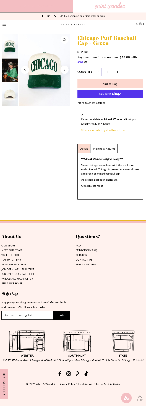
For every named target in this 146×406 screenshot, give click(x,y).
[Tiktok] (61, 16)
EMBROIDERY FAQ (86, 250)
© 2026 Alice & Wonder (40, 384)
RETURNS (81, 255)
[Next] (65, 70)
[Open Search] (137, 24)
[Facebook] (42, 16)
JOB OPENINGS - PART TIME (18, 274)
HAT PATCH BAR (11, 259)
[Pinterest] (55, 16)
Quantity (84, 72)
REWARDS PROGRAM (13, 264)
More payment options (91, 102)
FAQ (78, 245)
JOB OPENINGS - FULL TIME (18, 269)
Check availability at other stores (103, 130)
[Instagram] (49, 16)
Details (84, 148)
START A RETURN (86, 264)
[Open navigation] (15, 24)
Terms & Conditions (108, 384)
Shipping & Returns (104, 148)
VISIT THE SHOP (10, 255)
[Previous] (25, 70)
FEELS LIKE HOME (11, 283)
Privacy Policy (67, 384)
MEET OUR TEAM (11, 250)
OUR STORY (8, 245)
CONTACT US (84, 259)
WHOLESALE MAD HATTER (17, 278)
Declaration (85, 384)
